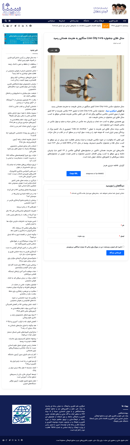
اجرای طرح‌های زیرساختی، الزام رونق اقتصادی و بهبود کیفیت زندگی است (23, 78)
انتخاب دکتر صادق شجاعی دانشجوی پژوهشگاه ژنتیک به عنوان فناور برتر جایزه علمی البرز (21, 149)
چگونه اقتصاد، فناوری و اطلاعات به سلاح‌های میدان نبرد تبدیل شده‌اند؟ (76, 25)
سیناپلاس (51, 20)
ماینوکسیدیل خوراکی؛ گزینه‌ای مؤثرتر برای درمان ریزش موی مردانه (22, 259)
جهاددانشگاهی (123, 413)
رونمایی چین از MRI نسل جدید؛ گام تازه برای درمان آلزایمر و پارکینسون (22, 266)
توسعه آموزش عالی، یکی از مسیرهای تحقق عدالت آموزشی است (23, 375)
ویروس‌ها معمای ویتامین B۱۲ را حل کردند (21, 189)
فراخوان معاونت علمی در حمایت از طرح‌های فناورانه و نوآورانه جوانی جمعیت (21, 286)
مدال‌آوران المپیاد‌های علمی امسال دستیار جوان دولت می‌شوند (21, 333)
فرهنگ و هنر (99, 20)
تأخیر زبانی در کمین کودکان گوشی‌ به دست (21, 247)
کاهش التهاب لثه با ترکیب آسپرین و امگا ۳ (21, 321)
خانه (124, 20)
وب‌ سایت (81, 236)
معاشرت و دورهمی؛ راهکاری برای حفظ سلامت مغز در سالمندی (22, 292)
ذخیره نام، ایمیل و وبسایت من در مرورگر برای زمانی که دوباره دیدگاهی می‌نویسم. (94, 247)
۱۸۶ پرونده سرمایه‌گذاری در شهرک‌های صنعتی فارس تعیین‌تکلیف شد (23, 242)
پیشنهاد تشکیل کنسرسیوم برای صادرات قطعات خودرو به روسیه (22, 340)
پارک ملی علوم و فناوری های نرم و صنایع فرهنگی (111, 416)
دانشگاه (86, 20)
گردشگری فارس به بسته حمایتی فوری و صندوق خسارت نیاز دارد (22, 253)
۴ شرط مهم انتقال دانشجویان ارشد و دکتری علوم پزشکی (23, 316)
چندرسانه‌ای (74, 20)
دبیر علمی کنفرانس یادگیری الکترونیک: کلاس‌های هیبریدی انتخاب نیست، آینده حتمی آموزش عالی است (22, 174)
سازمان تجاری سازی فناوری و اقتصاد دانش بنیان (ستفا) (109, 418)
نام (122, 225)
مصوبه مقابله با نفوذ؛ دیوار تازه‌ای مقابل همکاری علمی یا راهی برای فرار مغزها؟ (22, 114)
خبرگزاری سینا (111, 110)
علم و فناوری (113, 20)
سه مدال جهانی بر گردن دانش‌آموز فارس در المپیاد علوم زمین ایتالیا (22, 59)
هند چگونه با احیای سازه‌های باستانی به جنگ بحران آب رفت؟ (22, 327)
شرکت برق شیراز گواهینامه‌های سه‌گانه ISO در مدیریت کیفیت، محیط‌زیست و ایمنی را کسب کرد (21, 158)
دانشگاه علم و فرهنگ (120, 421)
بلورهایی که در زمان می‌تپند (26, 207)
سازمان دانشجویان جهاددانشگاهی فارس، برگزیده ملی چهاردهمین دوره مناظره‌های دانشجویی (21, 87)
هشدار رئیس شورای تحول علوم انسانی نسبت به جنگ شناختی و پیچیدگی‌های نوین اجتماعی (22, 348)
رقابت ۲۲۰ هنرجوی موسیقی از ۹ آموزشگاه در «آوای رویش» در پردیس (21, 101)
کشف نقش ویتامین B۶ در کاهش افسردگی (21, 304)
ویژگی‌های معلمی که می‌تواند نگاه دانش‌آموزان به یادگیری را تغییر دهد (23, 229)
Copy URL (74, 173)
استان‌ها (62, 20)
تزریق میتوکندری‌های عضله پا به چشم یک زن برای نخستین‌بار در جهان (21, 166)
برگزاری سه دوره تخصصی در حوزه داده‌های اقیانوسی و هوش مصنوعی (23, 299)
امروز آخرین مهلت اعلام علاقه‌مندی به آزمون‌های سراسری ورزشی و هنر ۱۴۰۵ (22, 121)
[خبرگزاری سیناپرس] (108, 9)
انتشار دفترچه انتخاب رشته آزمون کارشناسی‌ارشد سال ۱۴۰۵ (24, 141)
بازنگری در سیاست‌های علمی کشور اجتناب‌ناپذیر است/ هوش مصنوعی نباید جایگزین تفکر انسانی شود (22, 183)
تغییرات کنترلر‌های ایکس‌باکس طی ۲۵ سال (21, 210)
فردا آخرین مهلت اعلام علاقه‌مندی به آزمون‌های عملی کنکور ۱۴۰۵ (23, 309)
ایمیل (121, 236)
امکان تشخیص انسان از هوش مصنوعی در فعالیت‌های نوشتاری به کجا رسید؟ (21, 72)
